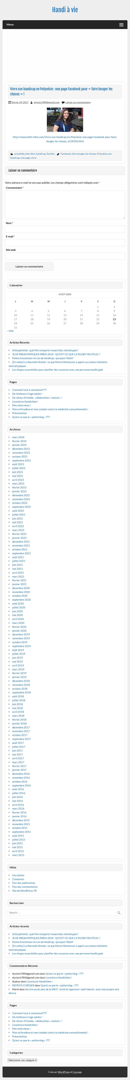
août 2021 (18, 557)
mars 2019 (18, 669)
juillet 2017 (18, 746)
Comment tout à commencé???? (29, 389)
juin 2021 (17, 564)
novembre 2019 (21, 638)
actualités (19, 153)
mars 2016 (18, 808)
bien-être (30, 153)
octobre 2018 (19, 688)
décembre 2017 (21, 727)
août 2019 (18, 649)
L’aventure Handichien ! (25, 401)
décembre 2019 (21, 634)
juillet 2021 (18, 560)
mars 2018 (18, 715)
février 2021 (19, 580)
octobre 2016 (19, 781)
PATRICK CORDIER (23, 985)
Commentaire (14, 188)
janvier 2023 (19, 491)
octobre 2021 (19, 549)
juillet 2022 (18, 514)
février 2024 (19, 441)
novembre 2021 (21, 545)
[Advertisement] (65, 56)
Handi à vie (65, 10)
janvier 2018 (19, 723)
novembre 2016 (21, 777)
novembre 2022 (21, 499)
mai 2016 (17, 800)
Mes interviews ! (21, 405)
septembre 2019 (21, 646)
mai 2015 (17, 847)
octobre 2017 (19, 735)
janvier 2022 (19, 537)
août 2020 (18, 603)
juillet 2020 (18, 607)
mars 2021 (18, 576)
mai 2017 (17, 754)
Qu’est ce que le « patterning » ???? (31, 416)
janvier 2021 (19, 584)
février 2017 (19, 766)
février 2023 (19, 487)
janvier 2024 (19, 444)
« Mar (10, 330)
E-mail (10, 236)
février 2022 (19, 533)
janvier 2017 (19, 769)
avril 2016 (18, 804)
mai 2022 (17, 522)
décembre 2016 (21, 773)
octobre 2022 (19, 502)
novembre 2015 (21, 824)
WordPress (64, 1071)
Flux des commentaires (25, 886)
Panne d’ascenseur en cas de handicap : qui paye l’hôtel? (42, 358)
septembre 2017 (21, 738)
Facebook (66, 153)
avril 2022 (18, 526)
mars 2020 (18, 622)
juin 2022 (17, 518)
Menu (10, 24)
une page (25, 157)
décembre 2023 (21, 448)
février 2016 (19, 812)
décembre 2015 (21, 820)
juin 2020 (17, 611)
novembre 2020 (21, 591)
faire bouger (78, 153)
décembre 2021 (21, 541)
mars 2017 (18, 762)
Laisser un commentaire (78, 102)
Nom (9, 223)
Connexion (18, 879)
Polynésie (102, 153)
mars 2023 (18, 483)
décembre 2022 (21, 495)
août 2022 (18, 510)
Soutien (51, 153)
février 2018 (19, 719)
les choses (90, 153)
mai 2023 (17, 475)
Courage (77, 1071)
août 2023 (18, 464)
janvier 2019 (19, 676)
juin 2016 (17, 796)
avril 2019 (18, 665)
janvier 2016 (19, 816)
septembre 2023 (21, 460)
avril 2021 (18, 572)
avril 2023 (18, 479)
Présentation (19, 413)
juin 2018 (17, 704)
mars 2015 (18, 854)
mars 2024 (18, 437)
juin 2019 (17, 657)
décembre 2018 (21, 680)
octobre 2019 (19, 642)
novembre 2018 (21, 684)
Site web (11, 250)
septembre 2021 (21, 553)
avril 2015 (18, 851)
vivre (33, 157)
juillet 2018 (18, 700)
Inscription (18, 875)
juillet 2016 (18, 793)
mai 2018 (17, 708)
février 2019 (19, 673)
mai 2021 (17, 568)
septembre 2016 (21, 785)
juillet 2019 (18, 653)
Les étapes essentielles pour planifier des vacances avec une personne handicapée (58, 369)
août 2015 (18, 835)
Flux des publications (23, 882)
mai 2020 (17, 615)
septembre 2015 (21, 831)
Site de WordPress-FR (24, 890)
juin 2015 (17, 843)
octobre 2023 (19, 456)
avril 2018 (18, 711)
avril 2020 (18, 618)
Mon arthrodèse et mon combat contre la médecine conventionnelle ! (50, 409)
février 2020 (19, 626)
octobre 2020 (19, 595)
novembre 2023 (21, 452)
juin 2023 (17, 471)
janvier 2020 (19, 630)
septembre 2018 (21, 692)
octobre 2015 (19, 827)
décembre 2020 (21, 588)
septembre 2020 (21, 599)
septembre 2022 (21, 506)
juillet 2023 (18, 468)
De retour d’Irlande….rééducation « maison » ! (37, 397)
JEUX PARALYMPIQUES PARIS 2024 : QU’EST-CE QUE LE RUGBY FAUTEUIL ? (56, 354)
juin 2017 (17, 750)
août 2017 (18, 742)
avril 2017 (18, 758)
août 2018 (18, 696)
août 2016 (18, 789)
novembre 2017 (21, 731)
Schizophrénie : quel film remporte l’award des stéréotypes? (45, 350)
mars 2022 (18, 530)
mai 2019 (17, 661)
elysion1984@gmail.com (47, 102)
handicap (41, 153)
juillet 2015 (18, 839)
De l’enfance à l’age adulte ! (27, 393)
